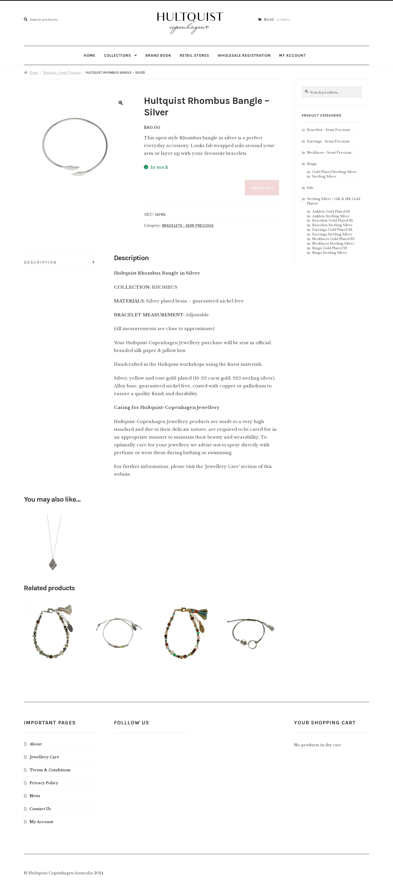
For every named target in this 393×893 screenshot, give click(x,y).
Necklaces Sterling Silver (333, 243)
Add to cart (262, 187)
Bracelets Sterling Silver (332, 225)
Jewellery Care (44, 757)
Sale (310, 188)
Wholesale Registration (244, 55)
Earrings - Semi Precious (328, 141)
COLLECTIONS (117, 55)
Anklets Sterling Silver (331, 216)
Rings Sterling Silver (329, 253)
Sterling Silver (324, 176)
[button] (121, 103)
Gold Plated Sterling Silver (334, 172)
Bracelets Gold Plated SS (332, 220)
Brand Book (158, 55)
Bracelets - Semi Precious (62, 73)
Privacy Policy (44, 783)
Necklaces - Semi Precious (329, 153)
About (36, 744)
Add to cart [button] (52, 541)
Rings (312, 164)
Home (89, 55)
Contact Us (40, 809)
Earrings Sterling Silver (332, 234)
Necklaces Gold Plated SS (333, 239)
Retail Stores (194, 55)
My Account (292, 55)
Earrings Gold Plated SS (332, 230)
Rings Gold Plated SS (329, 248)
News (35, 796)
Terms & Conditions (50, 770)
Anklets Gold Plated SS (331, 212)
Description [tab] (40, 262)
